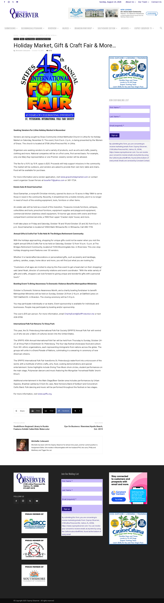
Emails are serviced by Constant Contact (134, 160)
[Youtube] (17, 2)
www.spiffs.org (45, 394)
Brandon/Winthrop (83, 28)
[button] (161, 28)
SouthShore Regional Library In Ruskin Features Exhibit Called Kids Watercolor (32, 427)
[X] (13, 2)
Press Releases (30, 39)
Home (16, 35)
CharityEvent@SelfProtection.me (79, 314)
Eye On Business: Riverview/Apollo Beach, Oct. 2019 (83, 427)
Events (22, 35)
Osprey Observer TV (143, 28)
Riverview (52, 28)
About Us (130, 2)
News (22, 39)
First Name (115, 107)
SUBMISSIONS (10, 28)
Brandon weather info (128, 187)
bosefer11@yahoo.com (54, 180)
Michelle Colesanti (23, 50)
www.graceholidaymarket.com (74, 177)
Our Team (142, 2)
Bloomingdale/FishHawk (31, 28)
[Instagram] (9, 2)
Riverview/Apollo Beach (43, 39)
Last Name (115, 116)
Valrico (65, 28)
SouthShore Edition (106, 28)
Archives (125, 28)
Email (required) (117, 125)
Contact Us (156, 2)
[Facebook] (4, 2)
